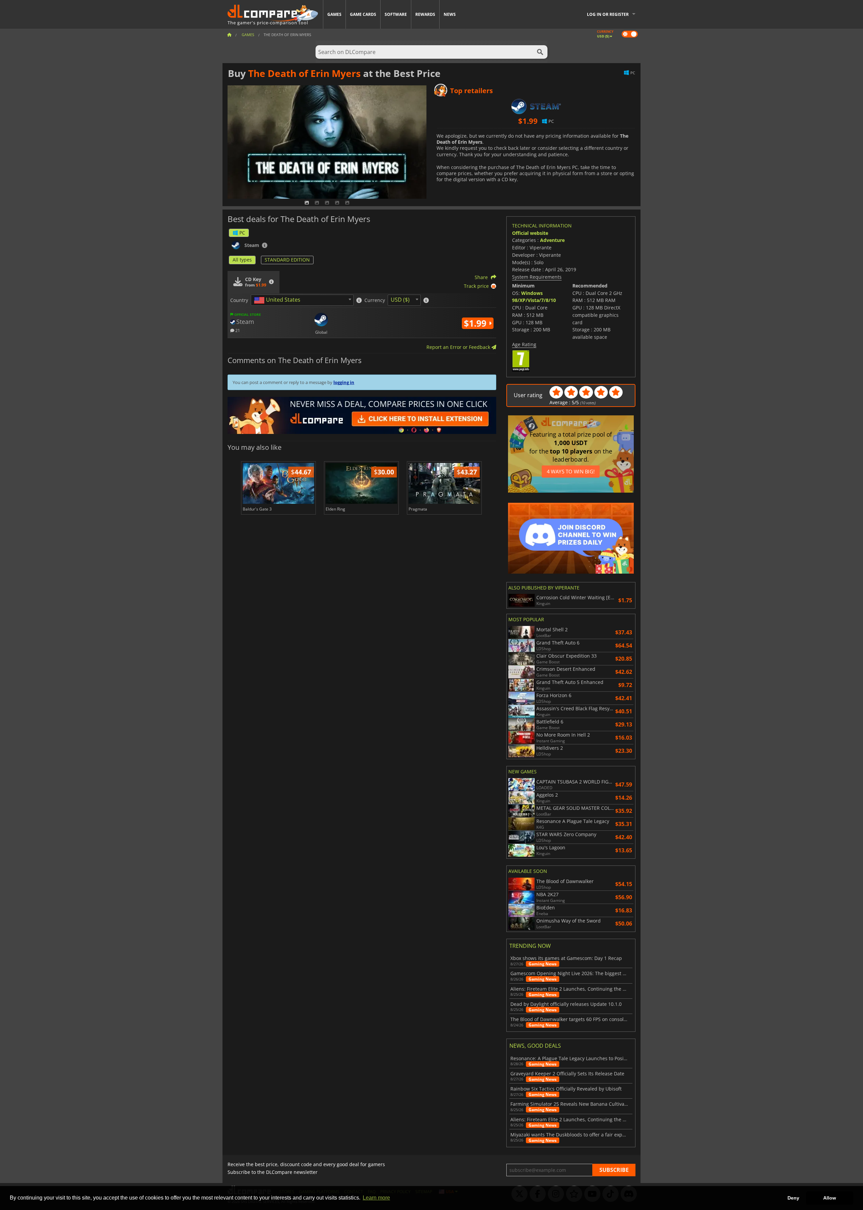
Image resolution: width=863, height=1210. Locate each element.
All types (242, 259)
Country (239, 300)
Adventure (552, 240)
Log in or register (608, 14)
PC (242, 232)
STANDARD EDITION (287, 259)
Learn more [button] (376, 1198)
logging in (343, 382)
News (450, 14)
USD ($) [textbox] (400, 299)
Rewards (425, 14)
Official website (530, 233)
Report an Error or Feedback (459, 347)
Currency (374, 300)
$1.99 (476, 323)
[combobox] (302, 300)
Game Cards (363, 14)
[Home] (229, 34)
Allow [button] (829, 1198)
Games (334, 14)
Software (396, 14)
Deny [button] (793, 1198)
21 (237, 330)
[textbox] (278, 300)
